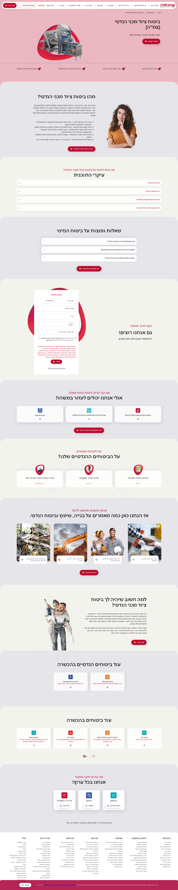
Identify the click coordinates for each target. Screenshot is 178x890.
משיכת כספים (142, 866)
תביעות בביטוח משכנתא (90, 860)
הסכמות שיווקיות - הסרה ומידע (18, 863)
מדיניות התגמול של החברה (18, 871)
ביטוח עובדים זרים (165, 864)
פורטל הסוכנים (69, 862)
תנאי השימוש (60, 338)
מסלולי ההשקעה (141, 844)
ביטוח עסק (167, 853)
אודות (24, 844)
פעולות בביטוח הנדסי (116, 862)
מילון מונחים (46, 858)
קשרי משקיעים (21, 842)
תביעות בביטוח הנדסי (91, 862)
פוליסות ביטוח (46, 844)
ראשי (159, 12)
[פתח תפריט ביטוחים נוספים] (132, 5)
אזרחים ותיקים (46, 875)
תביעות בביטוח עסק (92, 853)
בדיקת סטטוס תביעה (91, 842)
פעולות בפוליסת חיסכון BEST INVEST (113, 850)
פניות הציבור (70, 855)
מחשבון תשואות (141, 847)
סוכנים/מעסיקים (29, 5)
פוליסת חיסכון (142, 842)
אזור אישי (11, 5)
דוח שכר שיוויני (21, 877)
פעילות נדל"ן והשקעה (140, 858)
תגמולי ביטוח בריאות (44, 860)
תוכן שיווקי (49, 340)
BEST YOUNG (142, 853)
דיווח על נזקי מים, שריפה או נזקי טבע (90, 872)
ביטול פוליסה (46, 847)
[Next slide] (85, 756)
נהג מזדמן (167, 844)
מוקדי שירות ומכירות (68, 860)
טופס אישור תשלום (92, 869)
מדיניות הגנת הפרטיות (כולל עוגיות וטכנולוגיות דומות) (17, 857)
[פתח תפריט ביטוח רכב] (149, 5)
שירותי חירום (70, 858)
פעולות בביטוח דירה (116, 847)
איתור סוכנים (70, 844)
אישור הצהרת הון (141, 871)
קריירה (24, 849)
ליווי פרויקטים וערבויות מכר (138, 860)
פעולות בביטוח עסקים (115, 853)
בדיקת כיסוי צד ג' (117, 864)
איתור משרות (22, 851)
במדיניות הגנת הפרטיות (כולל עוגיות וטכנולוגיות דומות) (60, 885)
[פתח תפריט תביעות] (95, 5)
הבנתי (27, 885)
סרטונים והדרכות (45, 877)
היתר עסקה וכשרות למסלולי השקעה (41, 868)
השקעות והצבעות (141, 862)
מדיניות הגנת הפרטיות (48, 338)
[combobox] (55, 332)
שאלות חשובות (45, 853)
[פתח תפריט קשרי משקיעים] (67, 5)
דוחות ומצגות (22, 847)
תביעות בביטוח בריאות (91, 855)
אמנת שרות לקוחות (20, 866)
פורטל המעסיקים (69, 864)
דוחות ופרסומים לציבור (43, 862)
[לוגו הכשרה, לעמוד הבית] (167, 5)
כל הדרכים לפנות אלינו (67, 842)
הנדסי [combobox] (71, 325)
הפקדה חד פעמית (141, 869)
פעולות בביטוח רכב (116, 844)
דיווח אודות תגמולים (20, 869)
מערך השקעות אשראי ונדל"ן (138, 855)
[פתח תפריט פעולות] (106, 5)
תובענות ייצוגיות (21, 873)
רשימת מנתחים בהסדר (67, 866)
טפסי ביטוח (46, 842)
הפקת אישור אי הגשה (91, 864)
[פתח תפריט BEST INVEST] (116, 5)
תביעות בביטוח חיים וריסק (90, 858)
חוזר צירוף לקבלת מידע (43, 849)
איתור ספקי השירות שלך (67, 847)
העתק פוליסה (118, 866)
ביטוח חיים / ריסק (165, 858)
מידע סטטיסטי (21, 875)
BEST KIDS (143, 851)
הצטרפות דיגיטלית (140, 849)
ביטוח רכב (167, 842)
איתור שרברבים (69, 853)
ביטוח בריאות (167, 855)
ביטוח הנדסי (151, 12)
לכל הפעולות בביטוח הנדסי (91, 430)
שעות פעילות (46, 855)
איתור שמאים (70, 851)
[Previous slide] (93, 756)
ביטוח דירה (167, 851)
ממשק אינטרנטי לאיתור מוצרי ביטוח (41, 872)
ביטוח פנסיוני (167, 866)
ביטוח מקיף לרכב (165, 847)
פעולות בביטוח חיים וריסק (114, 860)
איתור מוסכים (70, 849)
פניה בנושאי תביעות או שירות (56, 368)
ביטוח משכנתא (166, 860)
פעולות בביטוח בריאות (115, 855)
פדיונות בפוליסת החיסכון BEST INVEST (89, 850)
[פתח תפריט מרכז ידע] (83, 5)
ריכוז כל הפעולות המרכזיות (114, 842)
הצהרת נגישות (21, 860)
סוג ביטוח (71, 323)
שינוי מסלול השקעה (140, 864)
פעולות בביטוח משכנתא (115, 858)
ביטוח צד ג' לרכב (166, 849)
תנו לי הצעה (153, 41)
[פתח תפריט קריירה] (57, 5)
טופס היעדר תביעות (92, 866)
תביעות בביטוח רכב (92, 844)
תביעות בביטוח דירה (92, 847)
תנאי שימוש (22, 853)
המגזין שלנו (46, 851)
